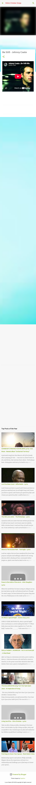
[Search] (33, 3)
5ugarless (22, 778)
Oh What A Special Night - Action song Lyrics (15, 617)
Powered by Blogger (19, 774)
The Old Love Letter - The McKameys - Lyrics (15, 517)
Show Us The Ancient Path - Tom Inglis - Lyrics (15, 549)
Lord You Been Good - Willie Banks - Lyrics (14, 484)
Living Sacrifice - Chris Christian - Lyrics (13, 721)
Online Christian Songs (13, 3)
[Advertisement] (18, 138)
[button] (3, 57)
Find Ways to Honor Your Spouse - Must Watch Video (18, 754)
